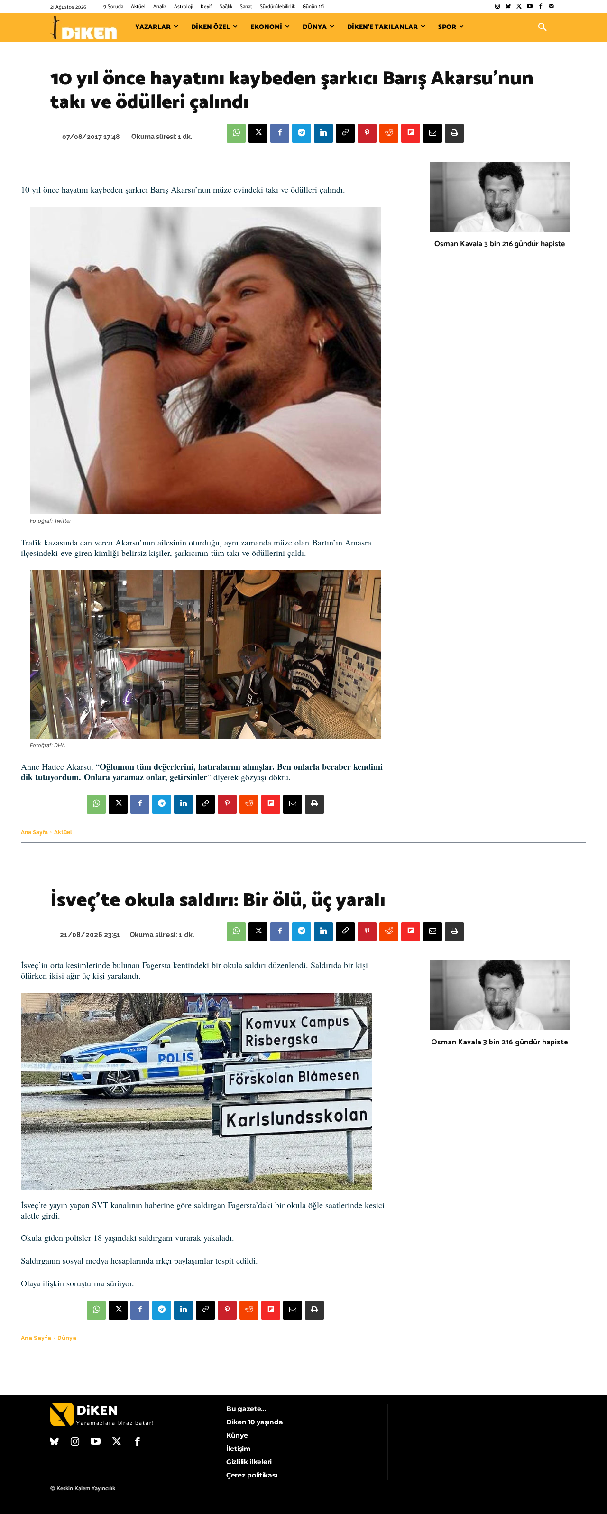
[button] (542, 27)
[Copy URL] (345, 133)
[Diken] (83, 27)
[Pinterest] (367, 133)
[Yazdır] (454, 133)
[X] (257, 133)
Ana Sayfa (34, 832)
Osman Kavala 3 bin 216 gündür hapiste (499, 244)
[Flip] (410, 133)
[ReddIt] (388, 133)
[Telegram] (301, 133)
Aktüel (63, 832)
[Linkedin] (323, 133)
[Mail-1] (551, 6)
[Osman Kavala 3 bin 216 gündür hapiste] (500, 197)
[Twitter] (519, 6)
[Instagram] (497, 6)
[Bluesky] (508, 6)
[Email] (432, 133)
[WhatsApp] (236, 133)
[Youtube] (529, 6)
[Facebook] (540, 6)
